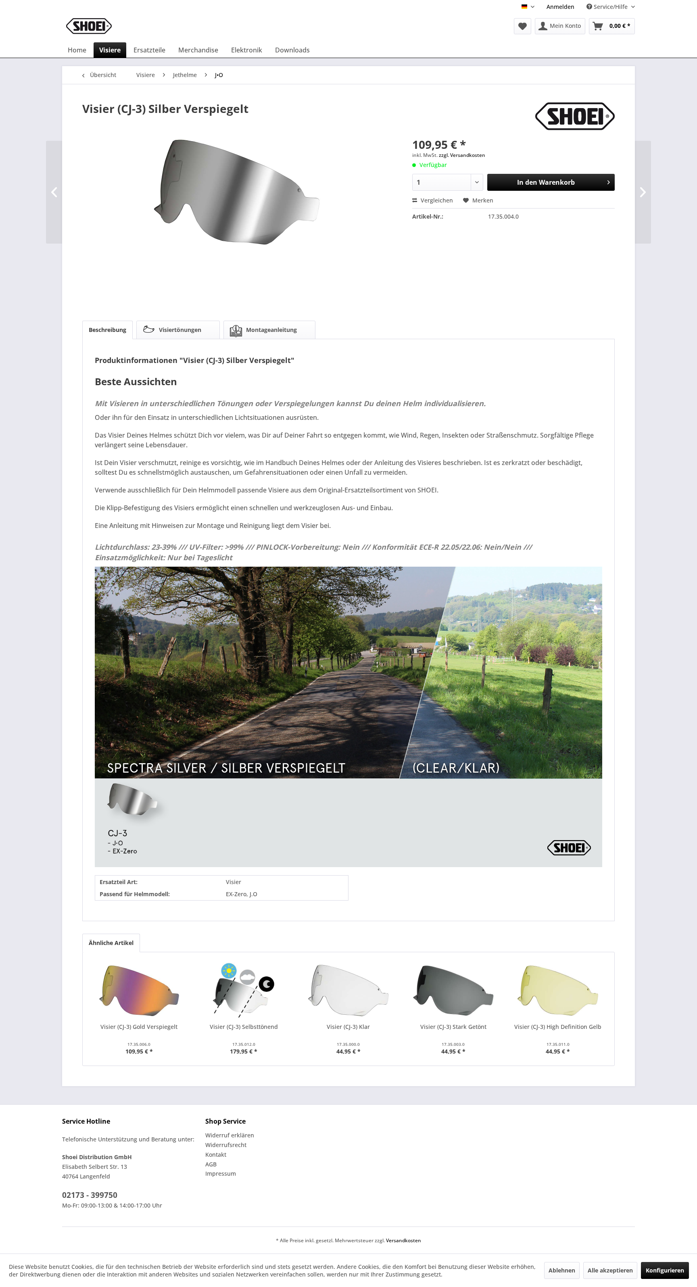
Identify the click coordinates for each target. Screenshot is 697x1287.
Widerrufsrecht (225, 1145)
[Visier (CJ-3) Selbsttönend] (244, 990)
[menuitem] (560, 7)
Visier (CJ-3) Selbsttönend (244, 1026)
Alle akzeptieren (610, 1270)
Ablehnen (562, 1270)
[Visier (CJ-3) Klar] (348, 990)
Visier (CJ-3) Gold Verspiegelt (138, 1026)
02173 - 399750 (89, 1195)
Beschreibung (107, 330)
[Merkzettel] (522, 26)
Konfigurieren (665, 1270)
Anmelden (560, 6)
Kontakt (215, 1154)
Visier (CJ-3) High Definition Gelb (557, 1026)
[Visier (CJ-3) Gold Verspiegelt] (139, 990)
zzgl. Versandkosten (462, 155)
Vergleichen (436, 200)
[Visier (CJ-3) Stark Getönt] (453, 990)
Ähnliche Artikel (111, 943)
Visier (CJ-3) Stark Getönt (453, 1026)
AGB (211, 1164)
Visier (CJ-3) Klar (348, 1026)
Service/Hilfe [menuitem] (610, 6)
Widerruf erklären (229, 1135)
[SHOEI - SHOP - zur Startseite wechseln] (89, 26)
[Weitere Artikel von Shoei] (575, 116)
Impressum (220, 1173)
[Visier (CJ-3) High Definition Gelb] (557, 990)
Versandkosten (403, 1240)
